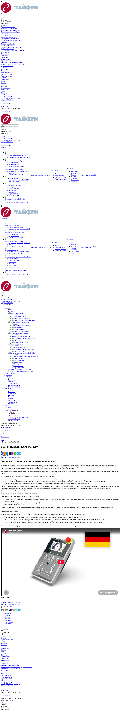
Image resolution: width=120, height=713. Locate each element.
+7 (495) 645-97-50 (10, 98)
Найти (3, 704)
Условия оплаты (6, 675)
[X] (10, 453)
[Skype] (17, 453)
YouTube (7, 111)
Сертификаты (5, 656)
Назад (12, 309)
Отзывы (3, 653)
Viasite (11, 700)
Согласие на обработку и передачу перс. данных (16, 667)
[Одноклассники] (4, 453)
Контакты (4, 643)
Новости (3, 651)
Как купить (12, 380)
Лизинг (3, 673)
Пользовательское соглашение (10, 668)
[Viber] (12, 453)
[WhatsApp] (15, 453)
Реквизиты (4, 658)
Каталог (10, 311)
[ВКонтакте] (2, 453)
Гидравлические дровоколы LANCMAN (25, 356)
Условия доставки (6, 677)
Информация (5, 660)
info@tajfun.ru (6, 106)
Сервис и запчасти (7, 640)
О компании (5, 648)
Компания (11, 392)
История (3, 650)
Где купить (4, 663)
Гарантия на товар (6, 679)
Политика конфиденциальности (11, 665)
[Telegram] (20, 453)
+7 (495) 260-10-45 (7, 94)
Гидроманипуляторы (18, 347)
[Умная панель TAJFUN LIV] (10, 457)
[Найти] (2, 18)
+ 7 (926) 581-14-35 (7, 100)
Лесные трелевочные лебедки (21, 325)
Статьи (3, 641)
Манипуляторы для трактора (21, 336)
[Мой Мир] (7, 453)
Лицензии (4, 655)
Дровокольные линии (19, 316)
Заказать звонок (13, 420)
